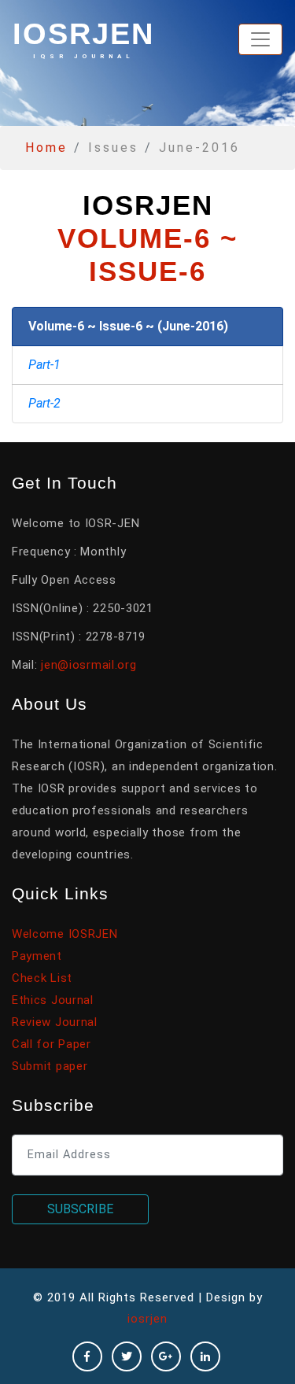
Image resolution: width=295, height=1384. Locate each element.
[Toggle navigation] (260, 39)
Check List (42, 978)
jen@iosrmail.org (88, 665)
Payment (37, 956)
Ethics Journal (53, 1000)
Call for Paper (51, 1044)
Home (46, 147)
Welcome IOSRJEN (65, 934)
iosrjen (83, 38)
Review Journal (55, 1022)
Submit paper (49, 1066)
